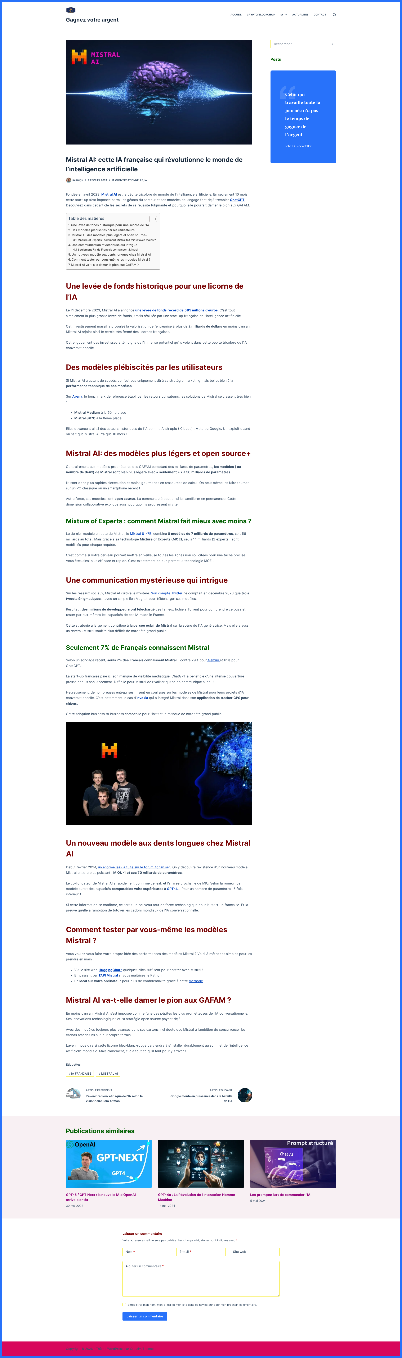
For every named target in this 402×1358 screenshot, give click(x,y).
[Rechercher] (334, 14)
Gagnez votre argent (92, 20)
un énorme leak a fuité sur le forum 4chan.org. (134, 867)
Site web (239, 1252)
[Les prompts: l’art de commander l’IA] (293, 1164)
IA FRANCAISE (79, 1073)
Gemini (213, 660)
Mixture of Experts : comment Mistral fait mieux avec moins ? (117, 240)
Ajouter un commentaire (145, 1266)
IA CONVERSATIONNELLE (127, 180)
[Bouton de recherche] (332, 44)
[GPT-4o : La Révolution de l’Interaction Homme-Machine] (201, 1164)
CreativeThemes (142, 1349)
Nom (130, 1252)
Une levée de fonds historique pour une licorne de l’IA (110, 225)
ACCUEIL (236, 14)
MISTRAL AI (108, 1073)
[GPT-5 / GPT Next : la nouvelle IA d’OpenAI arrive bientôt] (109, 1164)
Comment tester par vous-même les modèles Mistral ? (111, 259)
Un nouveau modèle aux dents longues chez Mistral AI (111, 254)
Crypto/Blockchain (261, 14)
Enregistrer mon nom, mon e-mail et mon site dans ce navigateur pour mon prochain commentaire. (192, 1304)
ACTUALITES (300, 14)
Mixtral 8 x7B (140, 533)
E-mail (185, 1252)
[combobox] (299, 44)
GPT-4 (172, 889)
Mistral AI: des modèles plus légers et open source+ (109, 235)
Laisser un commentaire (145, 1316)
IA (282, 14)
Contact (320, 14)
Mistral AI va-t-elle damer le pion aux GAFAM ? (105, 264)
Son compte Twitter (167, 593)
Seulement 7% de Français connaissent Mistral (108, 249)
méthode (196, 981)
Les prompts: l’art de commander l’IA (280, 1195)
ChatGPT (237, 200)
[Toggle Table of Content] (151, 219)
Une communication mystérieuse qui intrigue (104, 245)
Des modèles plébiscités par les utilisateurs (103, 230)
